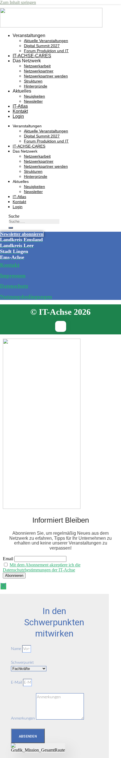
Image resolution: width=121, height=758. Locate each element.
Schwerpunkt (22, 663)
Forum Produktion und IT (46, 51)
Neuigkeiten (34, 96)
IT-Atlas (20, 106)
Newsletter (33, 101)
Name (16, 649)
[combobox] (33, 221)
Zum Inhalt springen (18, 2)
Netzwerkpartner (38, 71)
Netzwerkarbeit (37, 66)
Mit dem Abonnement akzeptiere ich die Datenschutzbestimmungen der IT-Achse (41, 567)
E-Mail (17, 683)
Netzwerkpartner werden (46, 76)
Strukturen (33, 81)
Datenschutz (14, 286)
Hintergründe (35, 86)
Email (8, 558)
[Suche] (10, 228)
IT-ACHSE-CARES (32, 55)
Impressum (13, 276)
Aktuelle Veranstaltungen (46, 40)
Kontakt (20, 111)
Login (18, 116)
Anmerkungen (23, 718)
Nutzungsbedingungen (26, 297)
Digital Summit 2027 (42, 45)
